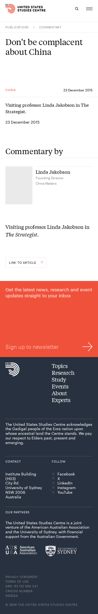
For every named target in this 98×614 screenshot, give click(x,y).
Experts (61, 399)
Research (63, 372)
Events (60, 386)
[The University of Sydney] (61, 551)
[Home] (6, 9)
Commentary (50, 27)
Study (59, 379)
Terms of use (17, 581)
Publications (17, 27)
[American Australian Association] (21, 550)
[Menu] (89, 8)
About (59, 393)
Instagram (66, 488)
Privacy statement (21, 577)
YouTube (64, 492)
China (10, 90)
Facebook (66, 474)
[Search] (77, 9)
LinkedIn (64, 483)
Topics (60, 365)
